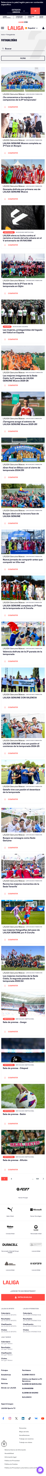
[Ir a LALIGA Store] (23, 22)
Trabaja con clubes (25, 1442)
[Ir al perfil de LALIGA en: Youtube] (43, 1419)
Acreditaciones (24, 1435)
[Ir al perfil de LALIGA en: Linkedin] (23, 1419)
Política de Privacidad (12, 1460)
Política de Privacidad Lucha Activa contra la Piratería (23, 1468)
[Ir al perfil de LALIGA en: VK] (36, 1419)
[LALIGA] (16, 28)
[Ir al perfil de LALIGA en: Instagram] (10, 1419)
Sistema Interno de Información (15, 1450)
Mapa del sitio (24, 1431)
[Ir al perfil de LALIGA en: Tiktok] (29, 1419)
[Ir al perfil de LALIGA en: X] (16, 1419)
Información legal (10, 1457)
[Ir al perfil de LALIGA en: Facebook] (3, 1419)
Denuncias (22, 1428)
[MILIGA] (42, 28)
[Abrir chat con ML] (40, 1470)
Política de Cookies (11, 1464)
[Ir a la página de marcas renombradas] (9, 1444)
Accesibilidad (9, 1453)
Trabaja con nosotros (26, 1439)
